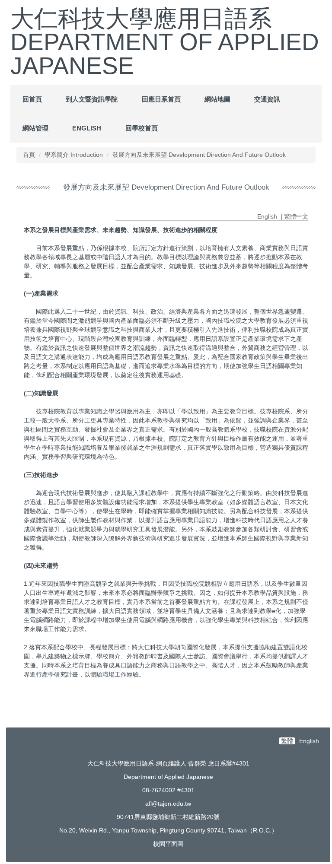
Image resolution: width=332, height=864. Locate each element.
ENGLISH (86, 128)
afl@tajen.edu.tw (168, 803)
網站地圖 (217, 99)
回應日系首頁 (161, 99)
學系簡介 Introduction (74, 154)
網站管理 (35, 128)
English (267, 216)
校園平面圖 (168, 843)
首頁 (29, 154)
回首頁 (32, 99)
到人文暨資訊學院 (92, 99)
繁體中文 (296, 216)
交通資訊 (267, 99)
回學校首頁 (141, 128)
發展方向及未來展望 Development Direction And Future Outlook (199, 154)
